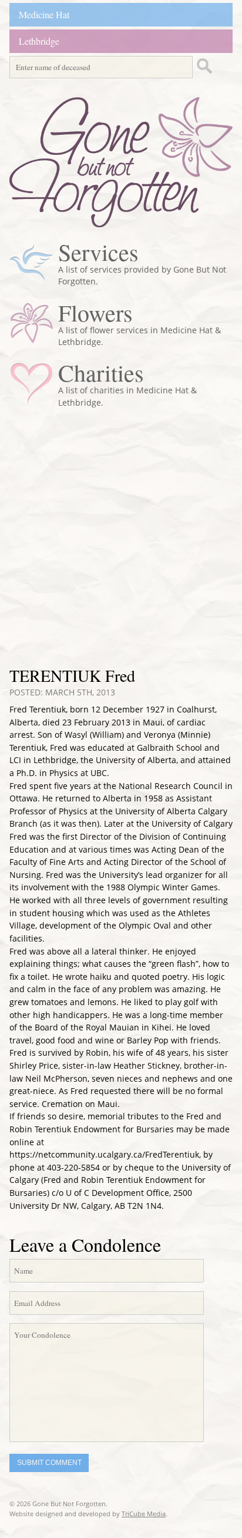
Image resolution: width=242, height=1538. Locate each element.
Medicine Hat (44, 14)
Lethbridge (39, 41)
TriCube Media (144, 1513)
